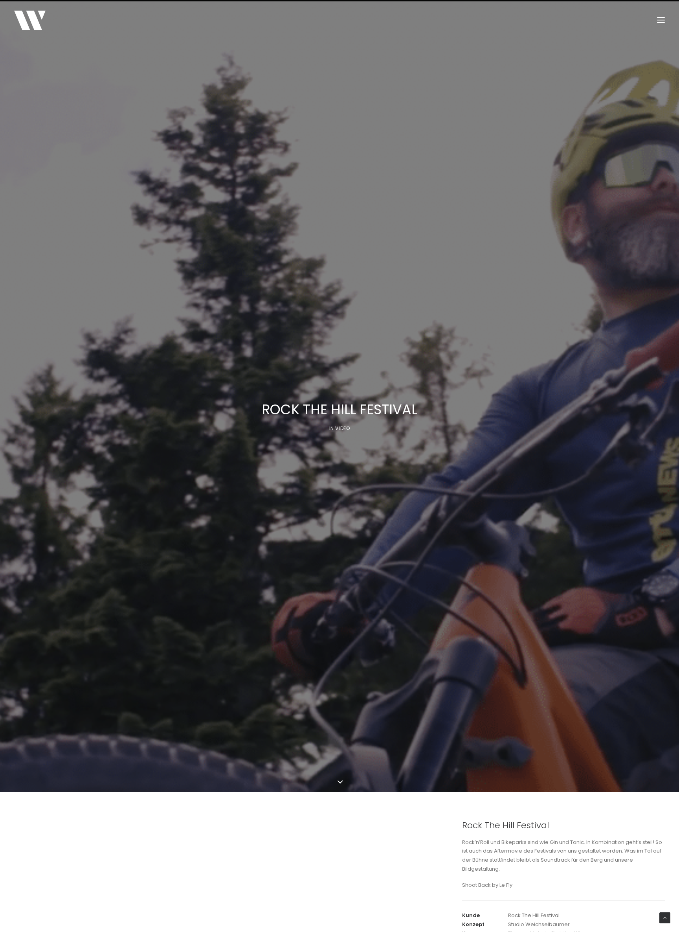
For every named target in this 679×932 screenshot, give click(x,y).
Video (342, 428)
